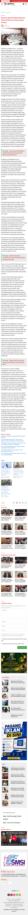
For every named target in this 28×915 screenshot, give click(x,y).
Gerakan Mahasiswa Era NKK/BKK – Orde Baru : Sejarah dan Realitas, (17, 803)
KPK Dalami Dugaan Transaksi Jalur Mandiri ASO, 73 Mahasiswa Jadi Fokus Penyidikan (13, 443)
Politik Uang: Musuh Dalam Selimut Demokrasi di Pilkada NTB (18, 775)
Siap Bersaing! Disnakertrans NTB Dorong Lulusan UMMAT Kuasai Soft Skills (18, 689)
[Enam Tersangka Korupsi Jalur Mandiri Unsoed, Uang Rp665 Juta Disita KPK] (21, 526)
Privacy (8, 899)
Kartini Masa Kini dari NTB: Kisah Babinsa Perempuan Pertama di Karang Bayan (17, 702)
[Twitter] (8, 895)
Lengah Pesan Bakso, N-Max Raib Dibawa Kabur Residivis (13, 436)
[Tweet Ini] (17, 503)
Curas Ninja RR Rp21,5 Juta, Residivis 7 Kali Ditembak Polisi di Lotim (11, 450)
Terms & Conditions (16, 899)
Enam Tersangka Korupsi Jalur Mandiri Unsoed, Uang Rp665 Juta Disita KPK (13, 447)
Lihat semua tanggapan (13, 822)
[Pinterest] (11, 895)
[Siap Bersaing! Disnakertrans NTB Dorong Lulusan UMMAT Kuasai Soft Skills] (5, 689)
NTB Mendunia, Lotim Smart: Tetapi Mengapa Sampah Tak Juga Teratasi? (18, 769)
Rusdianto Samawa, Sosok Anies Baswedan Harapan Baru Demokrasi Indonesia (17, 796)
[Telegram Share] (23, 503)
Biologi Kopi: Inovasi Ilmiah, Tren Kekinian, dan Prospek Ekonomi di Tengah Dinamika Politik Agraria (18, 789)
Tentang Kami (8, 906)
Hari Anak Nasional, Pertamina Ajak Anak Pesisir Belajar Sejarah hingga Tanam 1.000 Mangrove (18, 709)
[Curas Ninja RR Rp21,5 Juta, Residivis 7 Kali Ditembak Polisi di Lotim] (7, 540)
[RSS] (20, 895)
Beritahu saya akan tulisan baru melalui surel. (13, 643)
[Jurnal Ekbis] (9, 4)
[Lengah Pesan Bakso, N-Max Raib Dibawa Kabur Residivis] (7, 512)
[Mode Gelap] (23, 4)
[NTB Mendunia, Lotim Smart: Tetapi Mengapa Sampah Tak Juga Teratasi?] (5, 769)
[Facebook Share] (14, 503)
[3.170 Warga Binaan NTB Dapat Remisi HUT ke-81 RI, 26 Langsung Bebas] (21, 540)
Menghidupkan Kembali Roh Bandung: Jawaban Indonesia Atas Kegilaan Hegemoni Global (18, 782)
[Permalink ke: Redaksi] (2, 25)
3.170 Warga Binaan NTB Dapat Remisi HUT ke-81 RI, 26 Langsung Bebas (13, 454)
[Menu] (2, 4)
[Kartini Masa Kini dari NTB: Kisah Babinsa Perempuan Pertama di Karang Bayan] (5, 703)
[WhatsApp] (17, 895)
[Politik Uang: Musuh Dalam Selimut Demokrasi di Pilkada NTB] (5, 776)
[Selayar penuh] (25, 844)
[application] (14, 838)
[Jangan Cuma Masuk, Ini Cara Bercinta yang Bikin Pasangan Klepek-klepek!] (5, 696)
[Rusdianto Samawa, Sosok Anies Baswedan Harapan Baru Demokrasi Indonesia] (6, 796)
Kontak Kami (14, 907)
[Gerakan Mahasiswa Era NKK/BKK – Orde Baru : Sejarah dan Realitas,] (5, 803)
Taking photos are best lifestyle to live (16, 716)
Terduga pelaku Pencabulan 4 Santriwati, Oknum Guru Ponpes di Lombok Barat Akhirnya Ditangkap (5, 490)
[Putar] (3, 844)
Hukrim (3, 15)
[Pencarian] (26, 4)
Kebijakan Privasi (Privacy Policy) (14, 904)
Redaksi (5, 25)
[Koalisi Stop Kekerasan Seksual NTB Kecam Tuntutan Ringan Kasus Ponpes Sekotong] (18, 465)
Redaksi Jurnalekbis (18, 906)
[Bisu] (22, 844)
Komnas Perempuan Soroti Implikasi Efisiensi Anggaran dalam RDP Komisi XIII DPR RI (6, 471)
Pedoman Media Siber (14, 900)
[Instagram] (14, 895)
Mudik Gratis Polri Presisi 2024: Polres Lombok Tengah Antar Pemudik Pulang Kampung (18, 682)
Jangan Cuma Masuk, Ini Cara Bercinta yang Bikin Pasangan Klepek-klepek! (18, 695)
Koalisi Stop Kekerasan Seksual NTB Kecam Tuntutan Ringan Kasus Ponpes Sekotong (18, 471)
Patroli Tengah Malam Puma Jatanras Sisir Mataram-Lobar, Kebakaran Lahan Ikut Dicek (12, 440)
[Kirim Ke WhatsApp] (26, 503)
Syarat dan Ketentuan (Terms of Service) (14, 902)
